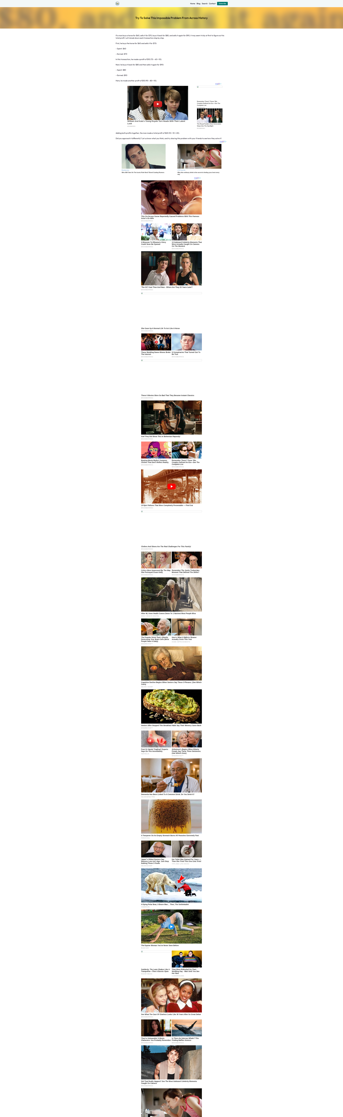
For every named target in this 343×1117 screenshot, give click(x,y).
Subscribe (222, 3)
